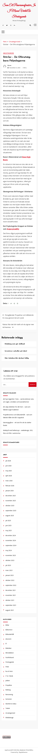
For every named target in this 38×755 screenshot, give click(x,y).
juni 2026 (8, 466)
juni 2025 (8, 525)
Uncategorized (8, 53)
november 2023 (10, 555)
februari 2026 (9, 486)
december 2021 (10, 590)
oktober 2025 (9, 506)
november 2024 (10, 540)
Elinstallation (9, 653)
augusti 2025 (9, 515)
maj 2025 (8, 530)
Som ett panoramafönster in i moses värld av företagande (19, 11)
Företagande (9, 662)
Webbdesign (9, 718)
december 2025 (10, 496)
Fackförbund (9, 657)
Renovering (9, 694)
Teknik (7, 708)
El (6, 643)
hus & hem (9, 671)
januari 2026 (9, 491)
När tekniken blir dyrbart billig (17, 358)
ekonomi (8, 639)
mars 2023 (8, 570)
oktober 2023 (9, 560)
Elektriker (8, 648)
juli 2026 (8, 461)
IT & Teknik (9, 676)
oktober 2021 (9, 600)
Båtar (7, 625)
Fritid (7, 667)
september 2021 (10, 605)
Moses (9, 65)
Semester (8, 699)
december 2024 (10, 535)
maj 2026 (8, 471)
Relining (8, 690)
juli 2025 (8, 520)
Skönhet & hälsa (10, 704)
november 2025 (10, 501)
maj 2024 (8, 550)
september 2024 (10, 545)
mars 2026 (8, 481)
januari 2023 (9, 575)
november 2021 (10, 595)
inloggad (18, 376)
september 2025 (10, 511)
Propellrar (8, 685)
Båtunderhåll (9, 634)
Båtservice (8, 630)
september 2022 (10, 585)
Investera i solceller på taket (16, 351)
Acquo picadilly (13, 229)
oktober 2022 (9, 580)
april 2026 (8, 476)
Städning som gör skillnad (15, 344)
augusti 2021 (9, 610)
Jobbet (7, 680)
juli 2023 (8, 565)
